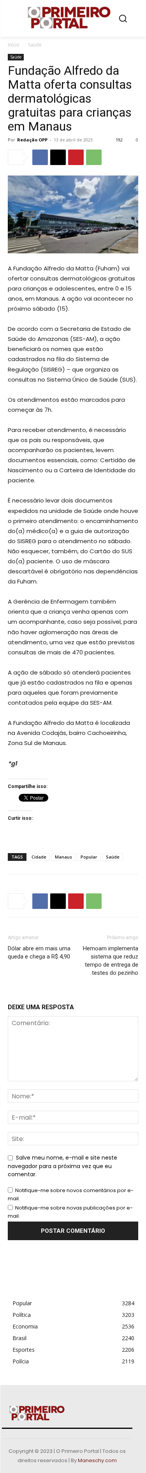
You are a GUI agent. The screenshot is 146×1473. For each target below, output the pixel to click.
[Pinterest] (76, 157)
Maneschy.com (97, 1460)
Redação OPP (32, 140)
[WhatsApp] (94, 157)
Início (13, 44)
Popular (89, 857)
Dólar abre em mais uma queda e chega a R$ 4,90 (39, 952)
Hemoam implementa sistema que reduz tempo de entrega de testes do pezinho (110, 960)
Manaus (63, 857)
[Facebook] (40, 157)
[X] (58, 157)
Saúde (35, 44)
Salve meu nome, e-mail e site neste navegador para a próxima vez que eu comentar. (62, 1166)
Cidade (39, 857)
